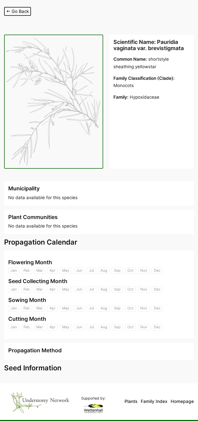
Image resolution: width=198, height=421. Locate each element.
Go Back (20, 11)
